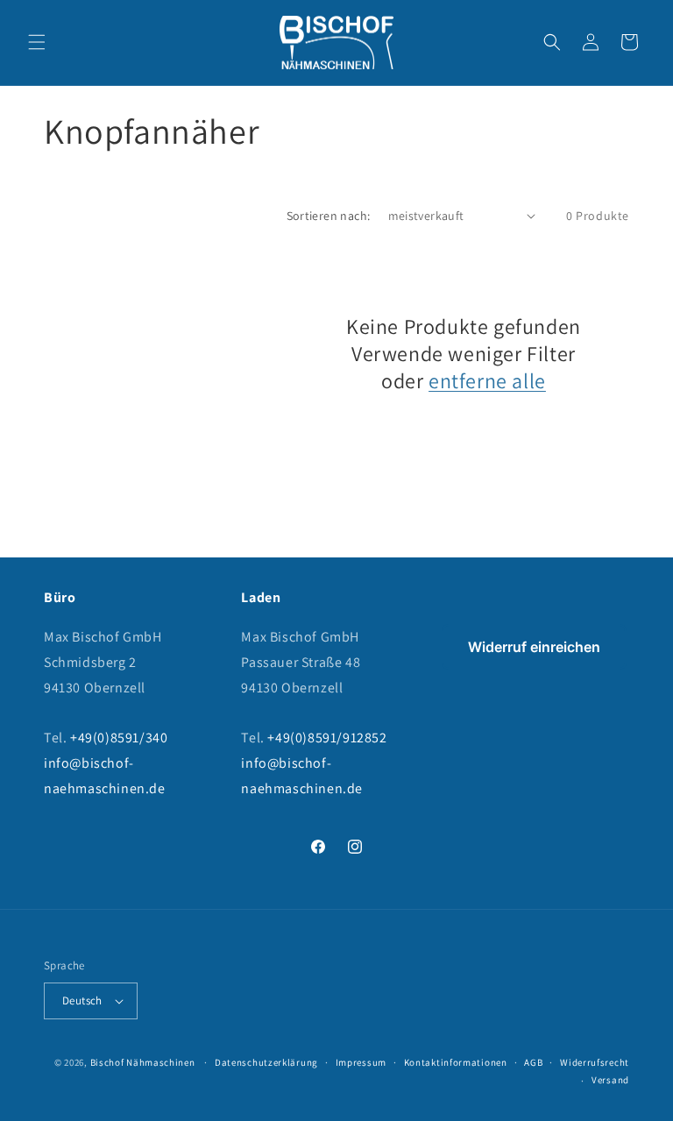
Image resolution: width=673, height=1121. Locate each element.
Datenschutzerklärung (266, 1062)
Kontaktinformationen (455, 1062)
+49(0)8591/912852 (326, 737)
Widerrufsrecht (594, 1062)
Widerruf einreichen (534, 647)
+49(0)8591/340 (118, 737)
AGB (533, 1062)
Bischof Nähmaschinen (142, 1062)
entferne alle (487, 380)
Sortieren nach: (329, 215)
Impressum (361, 1062)
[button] (37, 42)
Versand (610, 1080)
